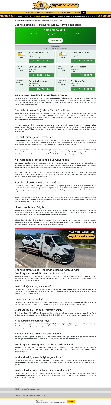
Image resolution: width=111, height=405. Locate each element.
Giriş (84, 12)
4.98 (61, 54)
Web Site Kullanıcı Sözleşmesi (32, 395)
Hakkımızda (39, 12)
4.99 (19, 54)
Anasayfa (29, 12)
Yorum (23, 54)
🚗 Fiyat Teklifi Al (55, 40)
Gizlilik (18, 395)
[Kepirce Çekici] (55, 248)
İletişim (77, 12)
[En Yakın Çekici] (55, 5)
